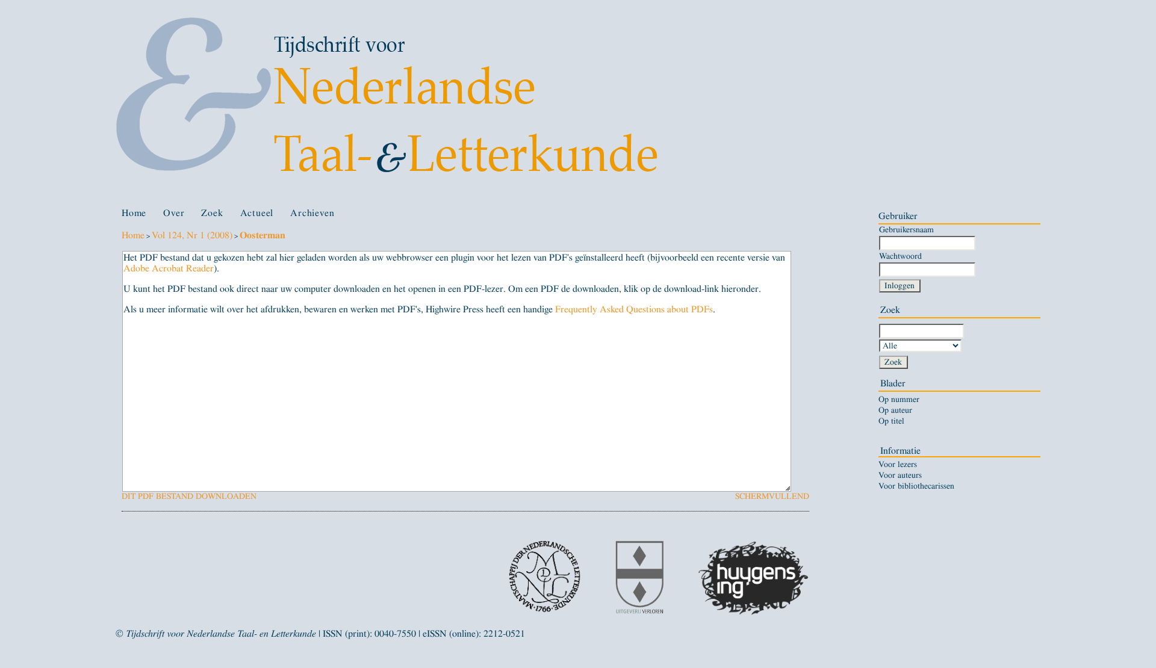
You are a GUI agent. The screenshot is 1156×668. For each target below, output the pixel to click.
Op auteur (895, 410)
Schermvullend (772, 496)
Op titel (891, 421)
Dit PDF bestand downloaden (189, 496)
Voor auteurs (900, 475)
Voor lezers (897, 464)
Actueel (257, 213)
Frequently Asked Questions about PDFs (634, 309)
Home (134, 213)
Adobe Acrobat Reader (168, 268)
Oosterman (262, 235)
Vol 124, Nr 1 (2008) (192, 235)
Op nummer (898, 399)
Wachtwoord (900, 256)
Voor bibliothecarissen (916, 486)
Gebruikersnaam (906, 229)
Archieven (312, 213)
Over (173, 213)
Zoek (212, 213)
